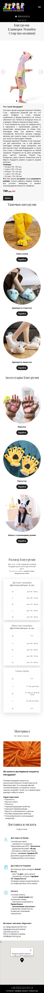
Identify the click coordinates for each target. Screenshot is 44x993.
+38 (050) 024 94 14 (11, 931)
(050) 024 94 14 (24, 16)
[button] (22, 960)
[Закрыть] (30, 950)
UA (22, 20)
